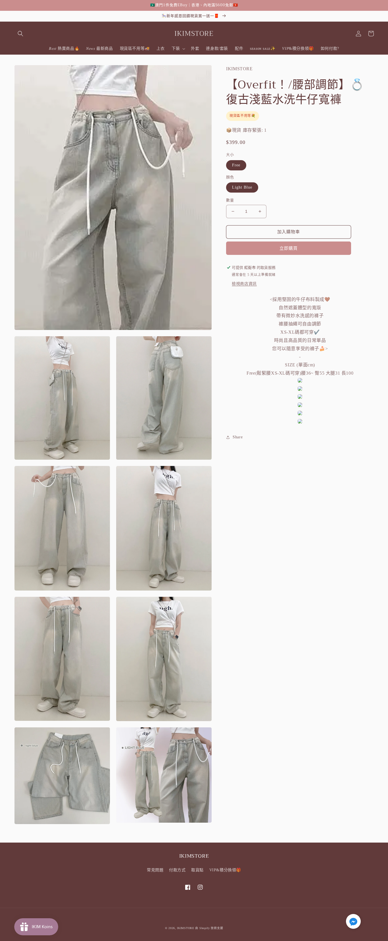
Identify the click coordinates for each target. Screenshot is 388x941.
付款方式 (177, 870)
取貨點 (197, 870)
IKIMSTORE (185, 928)
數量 (230, 200)
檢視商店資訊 (244, 284)
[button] (20, 33)
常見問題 (155, 870)
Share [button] (238, 437)
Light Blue (242, 187)
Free (236, 165)
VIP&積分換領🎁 (225, 870)
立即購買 (288, 248)
